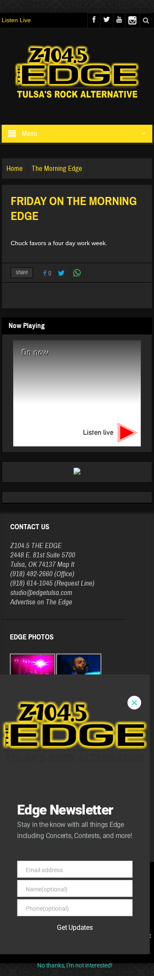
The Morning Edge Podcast (56, 792)
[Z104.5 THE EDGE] (77, 72)
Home (14, 168)
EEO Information (120, 936)
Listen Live (16, 20)
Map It (65, 564)
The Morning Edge (57, 168)
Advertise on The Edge (41, 602)
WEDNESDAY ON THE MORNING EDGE (55, 845)
